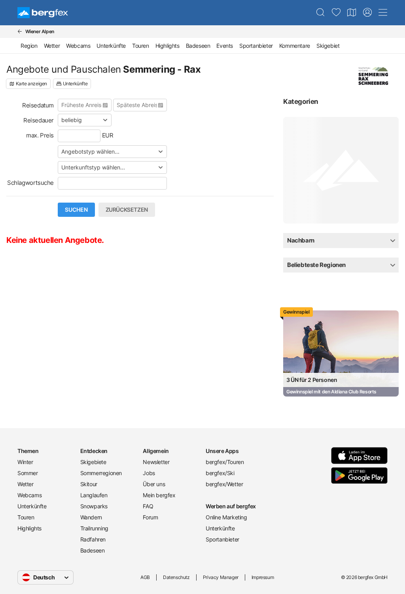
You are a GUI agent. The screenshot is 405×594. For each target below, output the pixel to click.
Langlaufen (94, 495)
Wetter (52, 45)
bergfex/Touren (225, 462)
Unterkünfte (111, 45)
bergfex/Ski (220, 473)
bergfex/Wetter (224, 484)
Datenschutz (176, 577)
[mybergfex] (367, 13)
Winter (25, 462)
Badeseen (198, 45)
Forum (150, 517)
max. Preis (40, 135)
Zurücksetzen (127, 210)
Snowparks (94, 506)
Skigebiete (93, 462)
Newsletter (156, 462)
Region (29, 45)
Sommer (27, 473)
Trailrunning (94, 528)
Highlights (167, 45)
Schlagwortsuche (30, 182)
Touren (140, 45)
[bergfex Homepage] (42, 12)
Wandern (91, 517)
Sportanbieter (256, 45)
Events (224, 45)
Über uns (154, 484)
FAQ (148, 506)
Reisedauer (38, 120)
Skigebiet (327, 45)
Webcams (78, 45)
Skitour (88, 484)
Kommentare (294, 45)
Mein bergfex (159, 495)
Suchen (76, 210)
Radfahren (93, 539)
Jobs (149, 473)
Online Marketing (226, 517)
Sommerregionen (101, 473)
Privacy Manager (220, 577)
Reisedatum (38, 105)
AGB (145, 577)
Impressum (263, 577)
